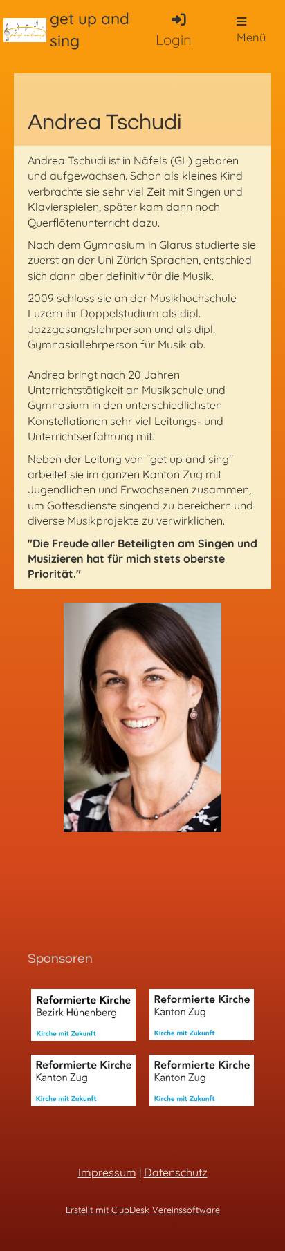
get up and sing (89, 29)
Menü (251, 37)
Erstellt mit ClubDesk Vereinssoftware (143, 1209)
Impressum (107, 1172)
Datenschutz (176, 1172)
